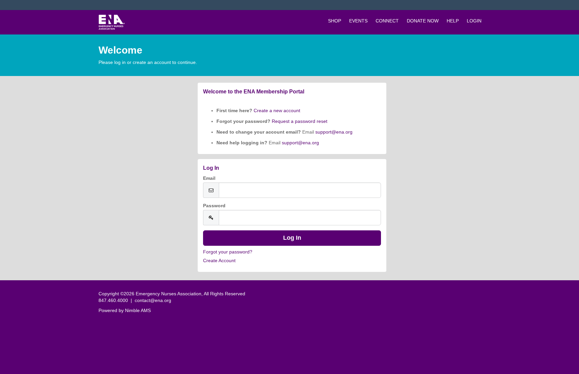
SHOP (334, 20)
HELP (453, 20)
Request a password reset (299, 121)
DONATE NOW (423, 20)
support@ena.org (333, 132)
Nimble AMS (138, 310)
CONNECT (387, 20)
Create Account (219, 260)
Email (209, 178)
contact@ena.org (153, 300)
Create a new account (276, 110)
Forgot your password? (227, 251)
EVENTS (358, 20)
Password (214, 205)
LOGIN (474, 20)
